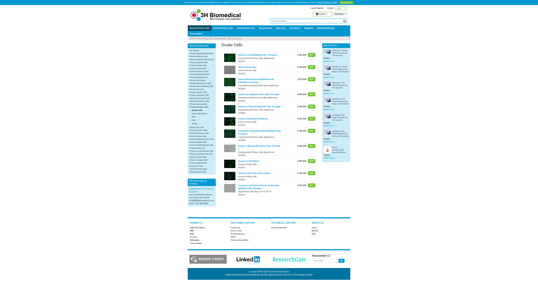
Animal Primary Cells (223, 28)
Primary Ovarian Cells (198, 136)
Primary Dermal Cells (198, 68)
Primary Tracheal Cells (198, 160)
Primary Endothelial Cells (199, 74)
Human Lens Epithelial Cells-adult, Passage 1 (259, 94)
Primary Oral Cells (197, 127)
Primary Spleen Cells (198, 172)
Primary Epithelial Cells (199, 77)
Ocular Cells (237, 38)
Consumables (196, 34)
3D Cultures (295, 28)
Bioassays (281, 28)
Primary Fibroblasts (197, 80)
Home (192, 38)
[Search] (344, 21)
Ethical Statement (279, 227)
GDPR (233, 237)
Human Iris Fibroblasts (248, 161)
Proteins (193, 237)
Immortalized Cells (246, 28)
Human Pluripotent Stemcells (201, 53)
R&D (314, 234)
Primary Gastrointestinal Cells (201, 86)
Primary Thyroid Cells (198, 157)
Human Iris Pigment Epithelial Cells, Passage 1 (260, 106)
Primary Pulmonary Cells (199, 133)
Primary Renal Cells (197, 148)
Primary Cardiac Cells (198, 65)
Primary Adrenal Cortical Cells (201, 59)
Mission (315, 231)
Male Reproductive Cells (199, 101)
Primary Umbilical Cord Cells (201, 154)
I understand (346, 2)
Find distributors (237, 234)
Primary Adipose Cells (198, 56)
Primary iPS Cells (196, 166)
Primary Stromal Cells (198, 169)
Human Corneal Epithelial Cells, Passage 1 (258, 55)
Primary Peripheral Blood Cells (202, 139)
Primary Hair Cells (197, 89)
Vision (314, 227)
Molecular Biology (325, 28)
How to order (236, 231)
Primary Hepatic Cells (198, 92)
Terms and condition (239, 240)
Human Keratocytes (247, 67)
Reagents (308, 28)
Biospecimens (265, 28)
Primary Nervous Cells (198, 104)
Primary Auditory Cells (198, 62)
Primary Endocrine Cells (199, 71)
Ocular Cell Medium (199, 114)
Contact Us (235, 227)
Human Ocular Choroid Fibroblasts (254, 173)
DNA (193, 120)
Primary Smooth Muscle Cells (201, 151)
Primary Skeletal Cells (198, 142)
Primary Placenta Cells (198, 130)
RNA (193, 117)
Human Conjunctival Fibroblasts (253, 119)
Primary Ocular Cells (223, 38)
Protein (194, 123)
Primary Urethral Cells (198, 163)
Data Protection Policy (328, 2)
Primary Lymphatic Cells (199, 95)
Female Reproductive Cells (200, 83)
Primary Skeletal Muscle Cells (201, 145)
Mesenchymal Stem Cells (200, 98)
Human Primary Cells (199, 28)
